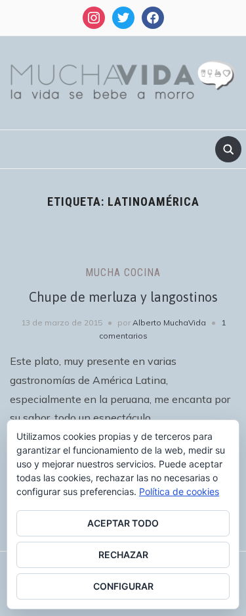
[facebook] (153, 17)
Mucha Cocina (123, 272)
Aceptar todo (123, 523)
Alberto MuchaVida (169, 322)
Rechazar (123, 554)
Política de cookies (179, 491)
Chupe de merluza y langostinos (123, 296)
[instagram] (94, 17)
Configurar (123, 586)
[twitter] (123, 17)
